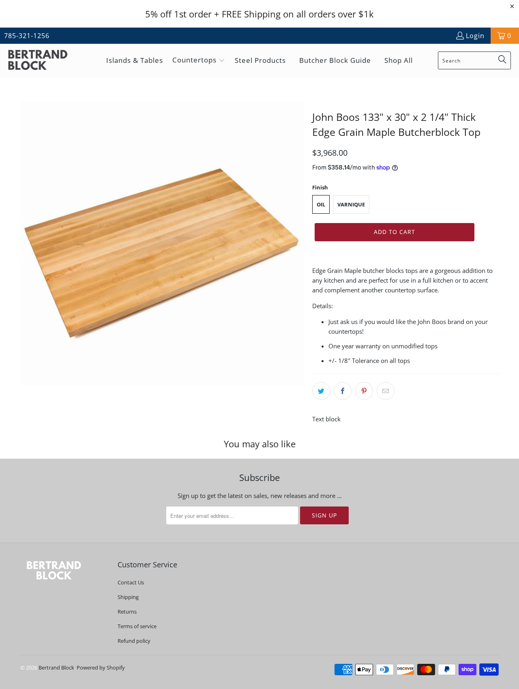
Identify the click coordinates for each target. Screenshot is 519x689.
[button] (198, 60)
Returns (127, 611)
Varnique (351, 204)
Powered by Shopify (101, 667)
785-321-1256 (26, 35)
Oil (321, 204)
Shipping (128, 597)
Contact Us (131, 582)
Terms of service (137, 626)
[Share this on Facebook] (343, 391)
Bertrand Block (56, 667)
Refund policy (134, 640)
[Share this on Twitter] (321, 391)
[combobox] (474, 60)
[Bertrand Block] (44, 60)
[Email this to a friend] (386, 391)
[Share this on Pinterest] (364, 391)
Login (475, 35)
